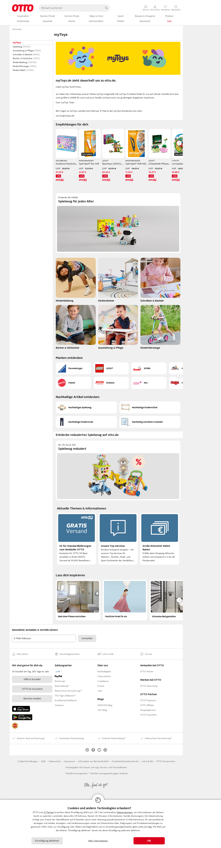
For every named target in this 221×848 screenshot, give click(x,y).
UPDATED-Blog (104, 705)
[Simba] (149, 368)
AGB (43, 761)
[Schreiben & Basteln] (160, 281)
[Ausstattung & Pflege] (118, 328)
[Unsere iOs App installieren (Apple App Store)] (21, 709)
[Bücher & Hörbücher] (76, 328)
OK (149, 840)
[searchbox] (71, 8)
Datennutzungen (125, 812)
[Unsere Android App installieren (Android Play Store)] (22, 717)
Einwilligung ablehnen (47, 840)
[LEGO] (111, 368)
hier (150, 827)
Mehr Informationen (98, 841)
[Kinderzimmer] (118, 281)
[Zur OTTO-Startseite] (23, 8)
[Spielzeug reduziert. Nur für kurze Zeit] (118, 470)
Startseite (16, 29)
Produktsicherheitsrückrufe (125, 761)
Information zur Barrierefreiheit (93, 761)
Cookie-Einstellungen (27, 761)
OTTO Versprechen (165, 761)
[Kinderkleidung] (76, 281)
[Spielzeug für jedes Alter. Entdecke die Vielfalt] (118, 223)
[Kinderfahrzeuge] (160, 328)
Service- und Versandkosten (113, 767)
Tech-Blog (102, 710)
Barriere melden (32, 698)
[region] (110, 824)
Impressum (69, 761)
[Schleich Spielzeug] (111, 383)
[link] (15, 726)
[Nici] (149, 383)
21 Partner (49, 812)
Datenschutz (55, 761)
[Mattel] (73, 383)
